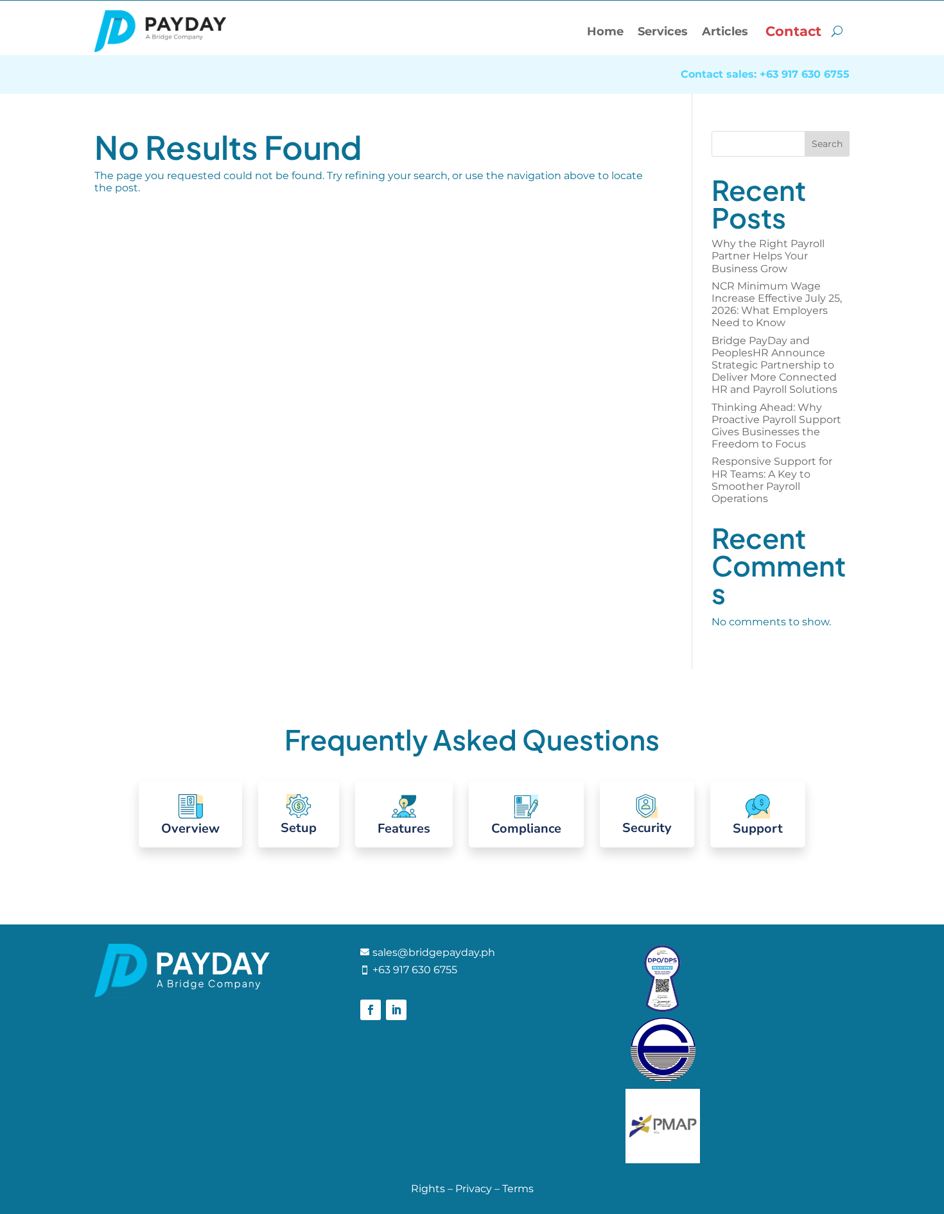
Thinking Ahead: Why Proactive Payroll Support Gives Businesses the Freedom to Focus (776, 426)
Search (827, 144)
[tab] (190, 814)
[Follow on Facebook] (370, 1010)
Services (663, 31)
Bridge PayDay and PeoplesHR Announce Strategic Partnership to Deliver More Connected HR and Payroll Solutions (774, 365)
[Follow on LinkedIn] (396, 1010)
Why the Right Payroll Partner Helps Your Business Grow (768, 256)
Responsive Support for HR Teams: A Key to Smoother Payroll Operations (772, 480)
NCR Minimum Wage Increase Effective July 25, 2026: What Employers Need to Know (777, 304)
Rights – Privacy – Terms (472, 1189)
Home (605, 31)
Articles (725, 31)
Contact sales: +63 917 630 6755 (765, 75)
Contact (793, 31)
